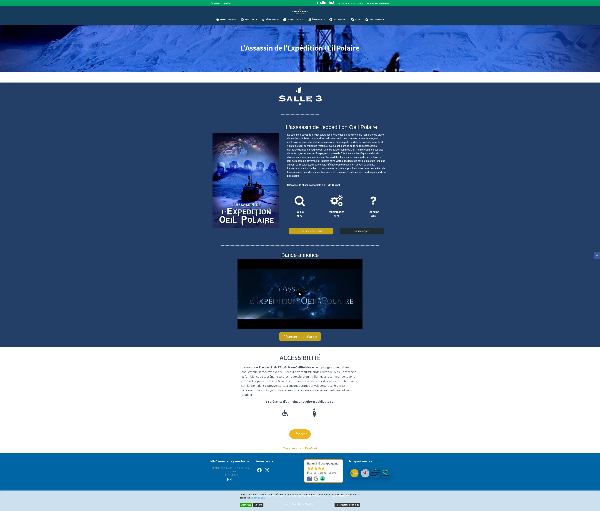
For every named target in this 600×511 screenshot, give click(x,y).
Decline (258, 504)
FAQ (357, 19)
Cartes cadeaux (295, 19)
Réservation (272, 19)
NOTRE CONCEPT (228, 19)
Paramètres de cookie (347, 504)
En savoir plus (258, 497)
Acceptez (246, 504)
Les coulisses (375, 19)
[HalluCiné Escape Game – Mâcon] (300, 12)
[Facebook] (597, 255)
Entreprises (340, 19)
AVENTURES (250, 19)
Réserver (300, 434)
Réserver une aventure (221, 3)
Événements (318, 19)
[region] (300, 215)
